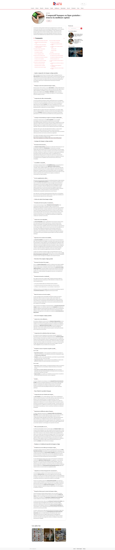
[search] (82, 3)
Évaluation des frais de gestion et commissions (41, 57)
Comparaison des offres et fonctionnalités (41, 44)
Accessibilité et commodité (39, 52)
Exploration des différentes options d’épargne (57, 57)
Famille (48, 20)
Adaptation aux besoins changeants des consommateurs (56, 66)
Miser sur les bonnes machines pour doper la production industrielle (75, 51)
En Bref (52, 52)
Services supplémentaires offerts (40, 53)
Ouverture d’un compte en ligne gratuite (40, 62)
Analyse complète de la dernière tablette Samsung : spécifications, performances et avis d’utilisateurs (78, 41)
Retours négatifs (54, 50)
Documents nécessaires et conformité (40, 65)
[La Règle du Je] (57, 3)
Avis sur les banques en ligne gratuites (55, 40)
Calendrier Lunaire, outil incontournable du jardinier (37, 534)
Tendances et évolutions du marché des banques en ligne (56, 61)
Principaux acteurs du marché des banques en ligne (41, 42)
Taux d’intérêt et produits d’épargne (55, 53)
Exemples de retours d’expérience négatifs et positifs (57, 47)
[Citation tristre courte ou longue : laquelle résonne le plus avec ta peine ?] (71, 35)
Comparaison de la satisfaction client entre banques (56, 44)
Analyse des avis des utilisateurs (55, 42)
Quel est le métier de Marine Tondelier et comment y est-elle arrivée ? (49, 534)
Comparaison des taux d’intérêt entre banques (57, 55)
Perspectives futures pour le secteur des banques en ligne (57, 68)
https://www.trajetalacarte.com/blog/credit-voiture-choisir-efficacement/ (48, 137)
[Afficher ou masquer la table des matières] (53, 38)
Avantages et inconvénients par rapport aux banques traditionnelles (41, 47)
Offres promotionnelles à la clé (55, 58)
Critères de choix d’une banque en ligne (40, 55)
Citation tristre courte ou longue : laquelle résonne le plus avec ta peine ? (78, 35)
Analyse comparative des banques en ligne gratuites (41, 40)
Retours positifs (54, 48)
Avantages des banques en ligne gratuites (40, 48)
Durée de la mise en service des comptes (41, 67)
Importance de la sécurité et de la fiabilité (41, 60)
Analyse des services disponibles (40, 58)
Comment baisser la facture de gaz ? (60, 534)
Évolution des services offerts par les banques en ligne (57, 63)
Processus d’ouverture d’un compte (40, 63)
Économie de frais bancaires (39, 50)
